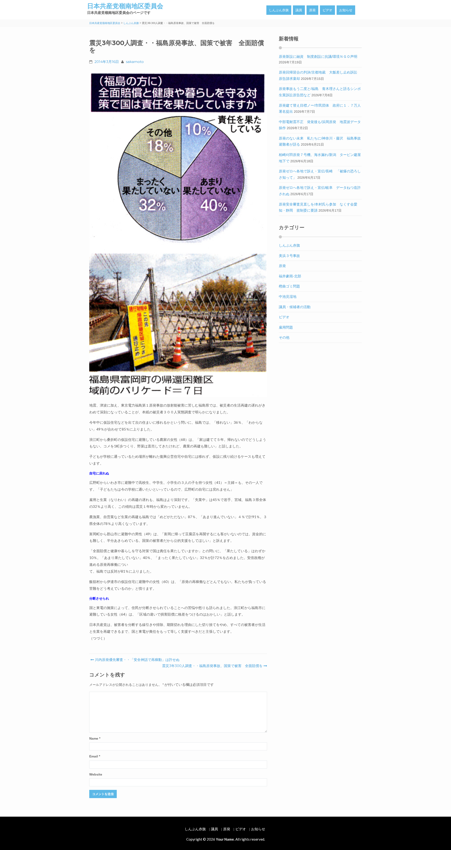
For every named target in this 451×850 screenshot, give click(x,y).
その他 (284, 337)
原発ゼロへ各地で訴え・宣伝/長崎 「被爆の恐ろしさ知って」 (320, 174)
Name (94, 738)
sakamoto (135, 61)
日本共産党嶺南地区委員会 (125, 6)
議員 (298, 10)
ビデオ (327, 10)
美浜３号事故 (289, 256)
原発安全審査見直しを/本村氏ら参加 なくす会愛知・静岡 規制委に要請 (318, 207)
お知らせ (345, 10)
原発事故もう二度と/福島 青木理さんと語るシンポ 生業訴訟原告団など (321, 92)
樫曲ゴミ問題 (289, 286)
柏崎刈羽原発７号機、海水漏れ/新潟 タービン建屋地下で (320, 158)
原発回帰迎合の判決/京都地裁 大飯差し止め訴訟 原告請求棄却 (320, 75)
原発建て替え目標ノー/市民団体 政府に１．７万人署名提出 (320, 108)
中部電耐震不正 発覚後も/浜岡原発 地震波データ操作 (320, 125)
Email (94, 756)
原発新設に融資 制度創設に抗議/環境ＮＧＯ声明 (318, 56)
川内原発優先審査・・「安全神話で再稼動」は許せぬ (136, 659)
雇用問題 (286, 327)
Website (95, 774)
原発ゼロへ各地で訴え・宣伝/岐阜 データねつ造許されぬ (320, 191)
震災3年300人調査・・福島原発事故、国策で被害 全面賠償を (212, 666)
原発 (312, 10)
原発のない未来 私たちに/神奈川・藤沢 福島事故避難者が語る (320, 141)
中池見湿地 (287, 297)
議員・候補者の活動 (295, 307)
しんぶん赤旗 (279, 10)
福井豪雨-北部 (290, 276)
